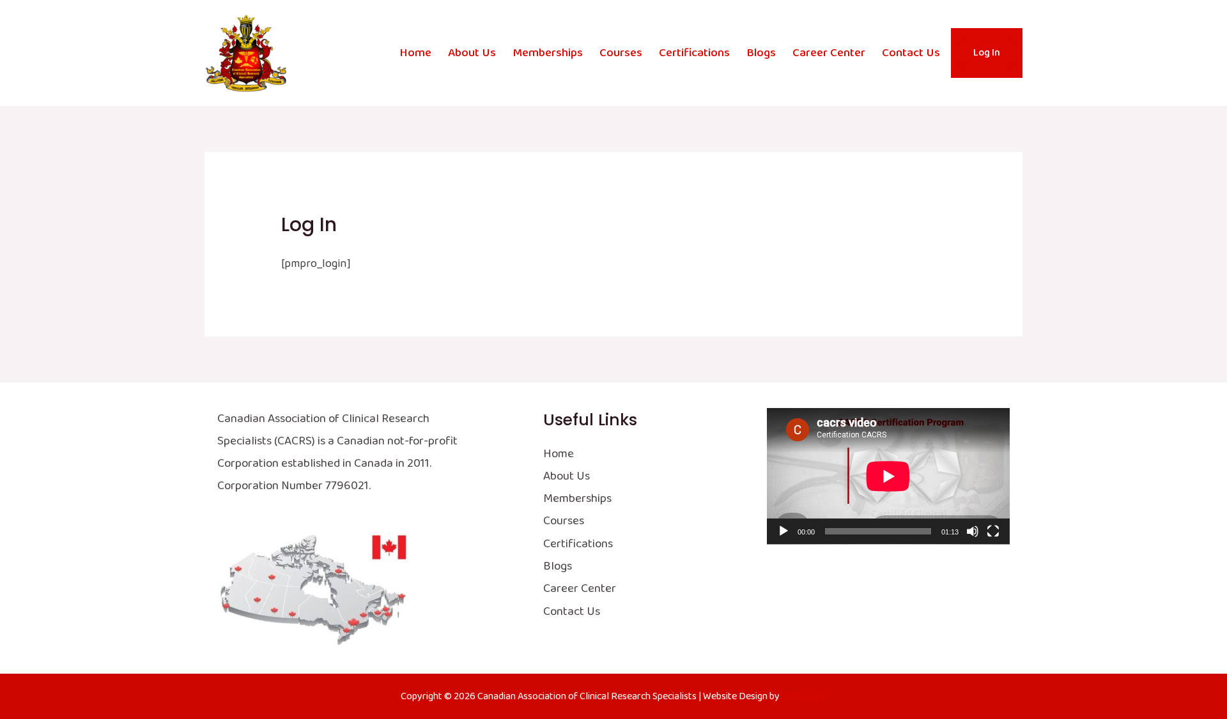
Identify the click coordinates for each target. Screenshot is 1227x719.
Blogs (761, 53)
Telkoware (804, 696)
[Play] (783, 531)
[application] (888, 476)
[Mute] (972, 531)
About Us (472, 53)
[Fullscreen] (993, 531)
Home (415, 53)
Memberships (548, 53)
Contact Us (911, 53)
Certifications (694, 53)
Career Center (828, 53)
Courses (620, 53)
